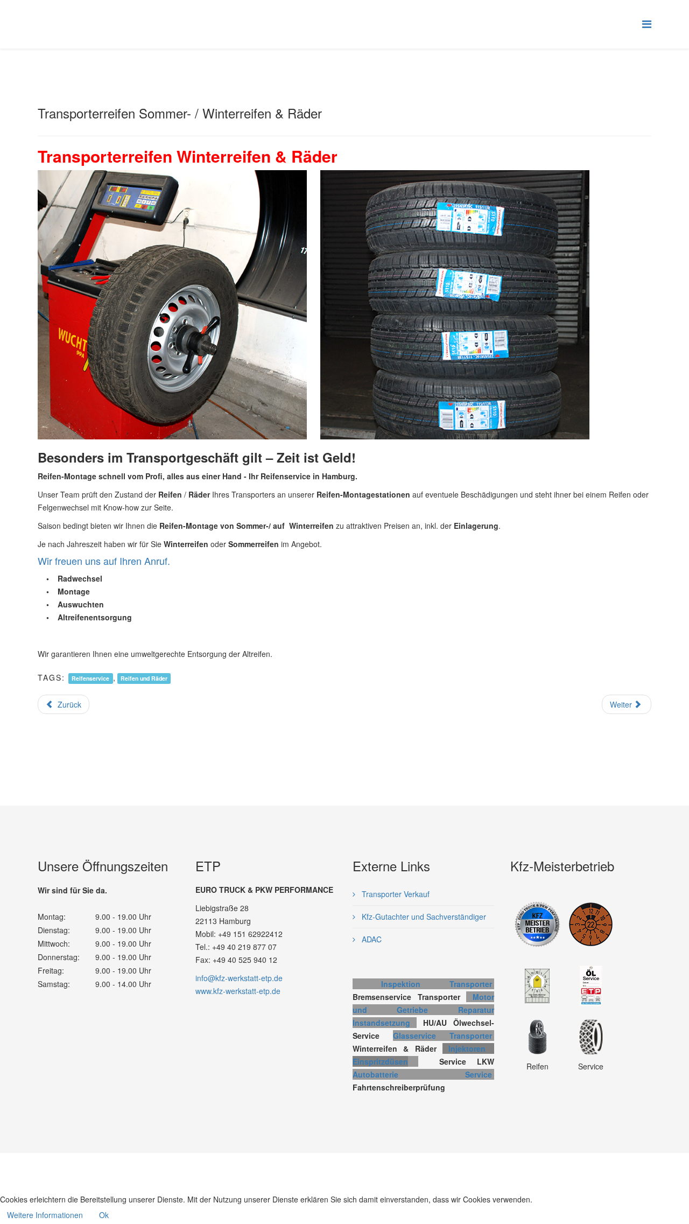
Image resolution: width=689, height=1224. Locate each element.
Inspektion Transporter (436, 983)
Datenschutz (349, 1170)
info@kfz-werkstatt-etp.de (239, 978)
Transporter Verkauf (395, 894)
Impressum (303, 1170)
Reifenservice (90, 678)
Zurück (68, 704)
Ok (104, 1214)
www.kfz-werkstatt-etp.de (237, 990)
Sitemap (391, 1170)
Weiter (622, 704)
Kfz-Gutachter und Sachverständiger (423, 916)
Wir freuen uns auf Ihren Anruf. (104, 561)
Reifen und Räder (144, 678)
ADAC (371, 939)
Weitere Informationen (45, 1214)
